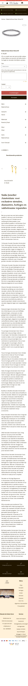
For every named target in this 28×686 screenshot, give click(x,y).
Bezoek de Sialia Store (7, 614)
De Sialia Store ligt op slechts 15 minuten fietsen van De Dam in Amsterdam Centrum (13, 237)
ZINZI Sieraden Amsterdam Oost (10, 433)
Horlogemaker (21, 626)
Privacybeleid (21, 606)
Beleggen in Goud (21, 634)
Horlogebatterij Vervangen (21, 624)
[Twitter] (8, 150)
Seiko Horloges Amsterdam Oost (11, 371)
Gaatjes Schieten (21, 629)
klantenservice (14, 534)
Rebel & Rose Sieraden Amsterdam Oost (13, 454)
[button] (7, 3)
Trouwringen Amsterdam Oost (10, 331)
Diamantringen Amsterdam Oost (11, 309)
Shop (21, 585)
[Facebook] (4, 150)
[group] (14, 173)
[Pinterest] (6, 150)
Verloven (21, 595)
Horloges (21, 590)
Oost (2, 219)
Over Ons (21, 601)
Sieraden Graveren (21, 637)
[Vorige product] (2, 169)
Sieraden (21, 588)
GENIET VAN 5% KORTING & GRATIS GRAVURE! (14, 0)
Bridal (21, 593)
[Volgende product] (26, 169)
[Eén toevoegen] (9, 87)
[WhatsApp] (2, 150)
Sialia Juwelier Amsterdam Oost (12, 530)
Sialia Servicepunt (21, 618)
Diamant (21, 598)
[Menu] (2, 3)
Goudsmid (21, 621)
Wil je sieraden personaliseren (10, 504)
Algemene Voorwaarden (21, 603)
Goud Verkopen (21, 631)
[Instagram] (6, 596)
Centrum (9, 219)
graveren (4, 526)
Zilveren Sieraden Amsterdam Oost (11, 287)
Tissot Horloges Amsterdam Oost (11, 353)
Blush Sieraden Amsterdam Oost (11, 415)
